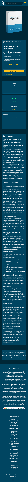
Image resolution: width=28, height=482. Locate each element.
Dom (4, 41)
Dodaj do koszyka (14, 64)
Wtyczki (13, 37)
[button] (13, 480)
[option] (14, 22)
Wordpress (18, 37)
